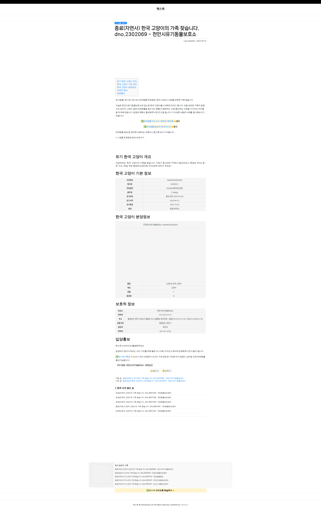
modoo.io (184, 505)
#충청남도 (149, 365)
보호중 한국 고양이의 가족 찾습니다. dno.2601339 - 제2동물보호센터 (143, 397)
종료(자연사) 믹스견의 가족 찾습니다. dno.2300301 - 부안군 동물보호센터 (141, 480)
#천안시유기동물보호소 (135, 365)
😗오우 (166, 371)
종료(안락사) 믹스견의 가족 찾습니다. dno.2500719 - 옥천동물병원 (139, 476)
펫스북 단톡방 (124, 356)
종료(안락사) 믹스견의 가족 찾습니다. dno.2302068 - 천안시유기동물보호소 (153, 378)
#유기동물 (121, 365)
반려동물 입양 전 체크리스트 (158, 126)
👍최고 (154, 371)
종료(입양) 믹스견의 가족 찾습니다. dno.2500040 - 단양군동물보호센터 (141, 473)
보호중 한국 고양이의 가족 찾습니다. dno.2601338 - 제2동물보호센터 (143, 393)
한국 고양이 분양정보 (126, 87)
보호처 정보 (122, 90)
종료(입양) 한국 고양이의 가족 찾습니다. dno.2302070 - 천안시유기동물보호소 (154, 381)
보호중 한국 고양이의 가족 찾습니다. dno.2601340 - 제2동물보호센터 (143, 402)
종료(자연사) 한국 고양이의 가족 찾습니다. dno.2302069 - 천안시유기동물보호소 (144, 469)
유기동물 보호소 (120, 23)
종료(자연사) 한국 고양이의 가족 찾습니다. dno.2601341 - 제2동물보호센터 (146, 406)
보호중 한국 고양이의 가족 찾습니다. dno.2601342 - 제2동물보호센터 (143, 411)
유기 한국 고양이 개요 (127, 81)
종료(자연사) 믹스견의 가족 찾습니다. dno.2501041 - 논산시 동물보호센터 (141, 484)
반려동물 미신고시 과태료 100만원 (159, 121)
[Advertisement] (160, 59)
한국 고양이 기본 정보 (127, 84)
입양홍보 (121, 93)
